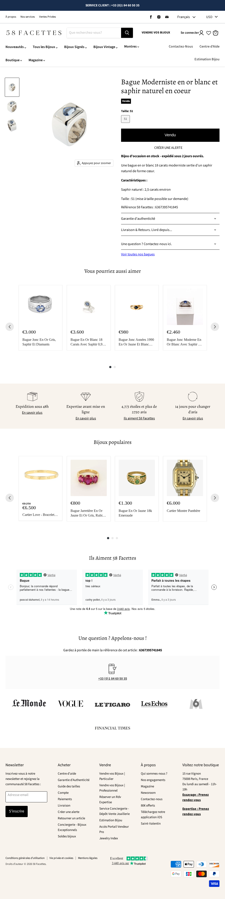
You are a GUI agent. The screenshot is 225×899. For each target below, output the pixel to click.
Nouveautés (14, 46)
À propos (10, 16)
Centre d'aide (67, 773)
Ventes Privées (47, 16)
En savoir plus (32, 412)
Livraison (64, 805)
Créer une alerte (68, 812)
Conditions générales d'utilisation (25, 858)
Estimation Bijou (207, 59)
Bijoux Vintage (104, 46)
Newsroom (148, 792)
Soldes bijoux (67, 836)
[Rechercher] (127, 33)
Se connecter (190, 32)
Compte (63, 792)
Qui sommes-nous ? (154, 773)
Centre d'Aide (210, 46)
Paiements (65, 799)
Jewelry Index (108, 838)
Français (183, 17)
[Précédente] (9, 327)
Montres (130, 46)
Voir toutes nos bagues (138, 254)
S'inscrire (16, 811)
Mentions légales (87, 858)
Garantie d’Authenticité (73, 780)
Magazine (36, 60)
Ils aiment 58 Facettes (139, 418)
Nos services (27, 16)
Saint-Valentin (151, 823)
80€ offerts (148, 805)
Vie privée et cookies (61, 858)
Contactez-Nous (181, 46)
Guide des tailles (69, 786)
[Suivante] (215, 327)
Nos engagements (153, 780)
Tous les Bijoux (44, 46)
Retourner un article (71, 818)
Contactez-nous (151, 799)
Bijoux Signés (74, 46)
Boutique (12, 60)
